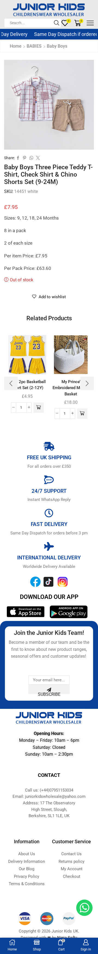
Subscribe (49, 693)
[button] (38, 407)
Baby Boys (57, 46)
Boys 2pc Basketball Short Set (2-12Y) (27, 384)
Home (16, 46)
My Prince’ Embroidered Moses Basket (71, 387)
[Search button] (56, 23)
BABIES (34, 46)
